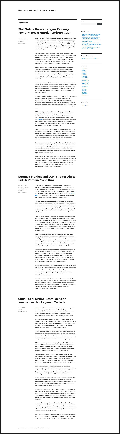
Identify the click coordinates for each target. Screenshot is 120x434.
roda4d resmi (21, 190)
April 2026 (84, 74)
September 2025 (85, 85)
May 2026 (84, 73)
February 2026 (85, 77)
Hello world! (96, 58)
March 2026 (84, 76)
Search (82, 21)
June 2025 (84, 89)
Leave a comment (22, 43)
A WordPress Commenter (86, 58)
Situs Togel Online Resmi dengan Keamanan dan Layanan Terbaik (42, 300)
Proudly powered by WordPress (43, 428)
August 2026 (85, 69)
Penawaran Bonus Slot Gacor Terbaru (37, 10)
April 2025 (84, 92)
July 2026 (84, 70)
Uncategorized (85, 105)
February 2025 (85, 95)
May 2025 (84, 90)
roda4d (41, 119)
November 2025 (85, 82)
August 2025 (85, 86)
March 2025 (84, 93)
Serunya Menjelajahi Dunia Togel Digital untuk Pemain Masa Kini (47, 178)
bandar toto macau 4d (23, 187)
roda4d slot (20, 41)
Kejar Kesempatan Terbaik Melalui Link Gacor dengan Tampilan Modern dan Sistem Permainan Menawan (91, 44)
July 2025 (84, 87)
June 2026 (84, 71)
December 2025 (85, 80)
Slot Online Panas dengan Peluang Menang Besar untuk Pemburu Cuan (44, 30)
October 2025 (85, 83)
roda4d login (25, 39)
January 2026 (85, 79)
